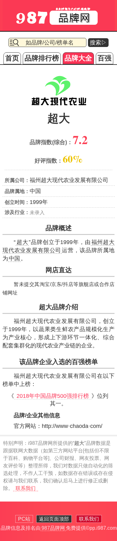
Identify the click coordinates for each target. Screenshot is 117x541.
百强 (104, 58)
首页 (12, 58)
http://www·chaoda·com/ (72, 426)
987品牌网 (53, 528)
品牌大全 (78, 58)
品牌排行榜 (42, 58)
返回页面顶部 (54, 519)
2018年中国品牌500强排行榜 (53, 396)
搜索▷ (98, 42)
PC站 (24, 519)
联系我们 (26, 488)
